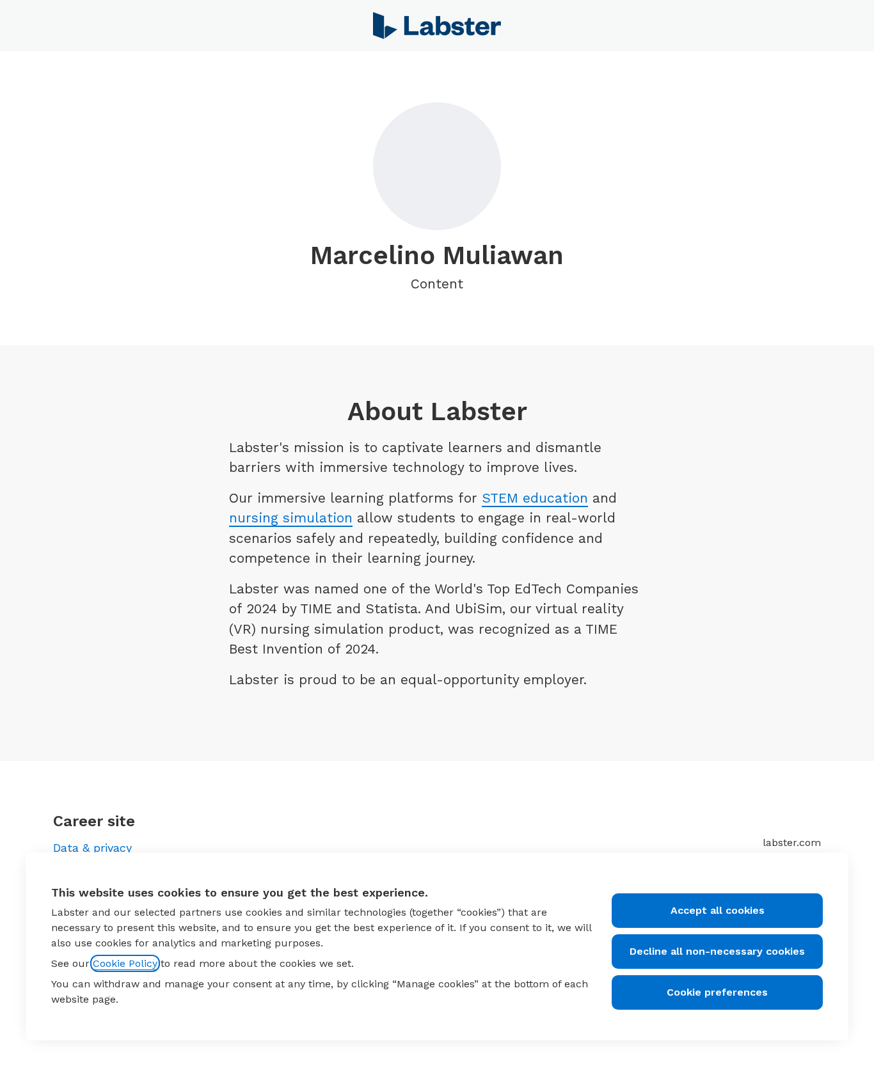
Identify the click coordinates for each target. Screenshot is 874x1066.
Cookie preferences (717, 992)
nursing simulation (291, 518)
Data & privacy (92, 847)
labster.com (792, 842)
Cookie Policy (125, 963)
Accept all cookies (718, 910)
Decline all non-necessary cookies (717, 951)
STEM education (535, 498)
